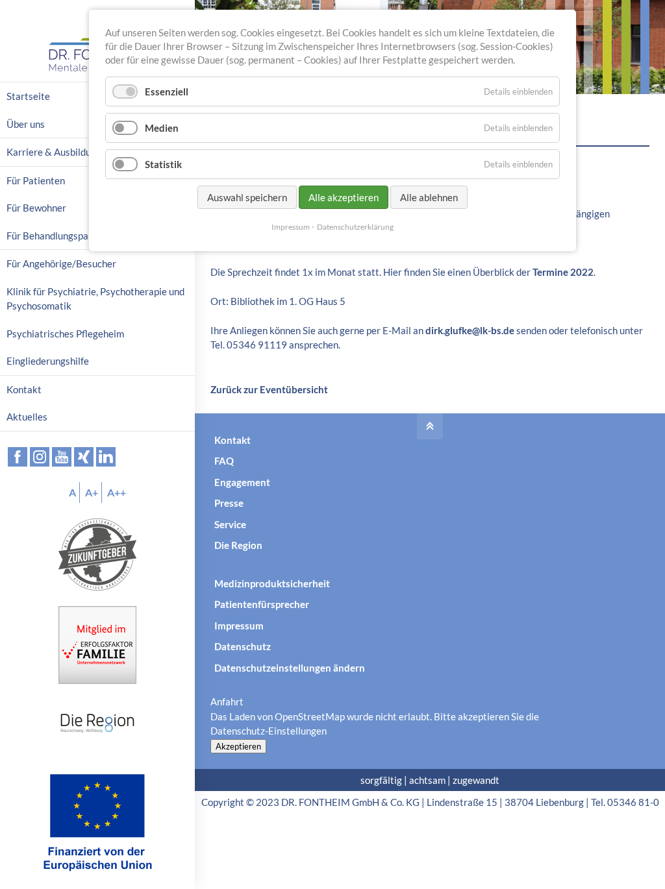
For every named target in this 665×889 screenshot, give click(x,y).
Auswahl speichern (247, 197)
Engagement (242, 482)
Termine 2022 (563, 272)
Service (230, 524)
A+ (91, 492)
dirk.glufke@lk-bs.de (469, 330)
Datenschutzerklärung (355, 227)
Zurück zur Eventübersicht (269, 389)
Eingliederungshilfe (47, 361)
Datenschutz (242, 646)
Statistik (163, 164)
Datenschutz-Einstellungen (268, 731)
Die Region (238, 545)
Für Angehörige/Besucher (61, 263)
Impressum (239, 625)
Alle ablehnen (429, 197)
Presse (229, 503)
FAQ (224, 461)
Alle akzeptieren (343, 197)
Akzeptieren (238, 746)
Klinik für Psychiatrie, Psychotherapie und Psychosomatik (95, 299)
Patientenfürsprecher (261, 604)
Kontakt (232, 440)
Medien (162, 128)
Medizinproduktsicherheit (272, 583)
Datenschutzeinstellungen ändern (289, 668)
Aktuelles (26, 416)
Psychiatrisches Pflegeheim (65, 333)
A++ (116, 492)
